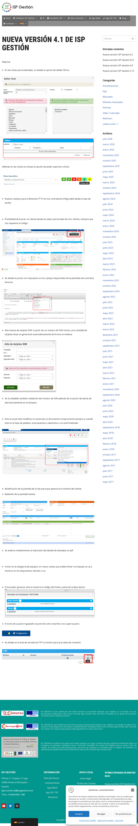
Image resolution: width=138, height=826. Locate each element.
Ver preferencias (123, 814)
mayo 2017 (108, 481)
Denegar (101, 814)
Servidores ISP (56, 18)
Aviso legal (119, 820)
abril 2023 (108, 258)
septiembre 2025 (111, 166)
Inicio (8, 18)
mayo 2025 (108, 176)
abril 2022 (108, 318)
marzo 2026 (109, 144)
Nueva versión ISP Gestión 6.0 (118, 65)
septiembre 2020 (111, 394)
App (105, 91)
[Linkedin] (10, 805)
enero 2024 (108, 225)
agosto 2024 (109, 198)
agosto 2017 (109, 465)
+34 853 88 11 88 (16, 794)
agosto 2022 (109, 296)
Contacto (10, 23)
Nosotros (53, 797)
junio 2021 (108, 356)
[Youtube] (3, 805)
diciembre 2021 (110, 334)
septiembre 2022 (111, 291)
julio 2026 (107, 138)
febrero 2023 (109, 269)
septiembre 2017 (111, 460)
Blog (124, 18)
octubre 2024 (109, 187)
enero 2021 (108, 383)
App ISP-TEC (111, 18)
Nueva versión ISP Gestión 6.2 (118, 54)
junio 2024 (108, 209)
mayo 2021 (108, 362)
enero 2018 (108, 449)
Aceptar (79, 814)
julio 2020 (107, 405)
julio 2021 (107, 351)
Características (52, 782)
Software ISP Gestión (25, 18)
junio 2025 (108, 171)
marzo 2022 (109, 323)
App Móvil (96, 18)
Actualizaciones (110, 85)
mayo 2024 (108, 215)
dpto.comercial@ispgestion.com (17, 790)
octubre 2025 (109, 160)
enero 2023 (108, 275)
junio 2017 (108, 476)
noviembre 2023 (111, 231)
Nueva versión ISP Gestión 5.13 (118, 70)
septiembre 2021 (111, 345)
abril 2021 (108, 367)
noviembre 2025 (111, 155)
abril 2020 (108, 422)
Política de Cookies (86, 783)
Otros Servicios (77, 18)
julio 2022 (107, 302)
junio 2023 (108, 247)
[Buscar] (133, 38)
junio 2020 (108, 411)
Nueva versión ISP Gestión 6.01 (118, 59)
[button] (132, 790)
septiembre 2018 (111, 427)
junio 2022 (108, 307)
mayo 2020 (108, 416)
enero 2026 (108, 149)
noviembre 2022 (111, 280)
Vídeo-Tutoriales (111, 113)
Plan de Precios (51, 778)
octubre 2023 (109, 236)
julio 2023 (107, 242)
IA (43, 18)
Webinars (107, 118)
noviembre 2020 (111, 389)
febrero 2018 (109, 443)
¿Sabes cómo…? (110, 123)
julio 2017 (107, 470)
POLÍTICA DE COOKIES (87, 820)
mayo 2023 (108, 253)
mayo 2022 (108, 313)
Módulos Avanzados (113, 102)
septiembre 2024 (111, 193)
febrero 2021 (109, 378)
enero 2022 (108, 329)
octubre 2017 (109, 454)
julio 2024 (107, 204)
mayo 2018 (108, 432)
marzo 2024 (109, 220)
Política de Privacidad (105, 820)
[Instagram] (17, 805)
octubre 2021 (109, 340)
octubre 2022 (109, 285)
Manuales (108, 96)
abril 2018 (108, 438)
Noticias (107, 107)
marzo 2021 (109, 372)
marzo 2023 (109, 264)
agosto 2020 (109, 400)
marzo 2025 (109, 182)
